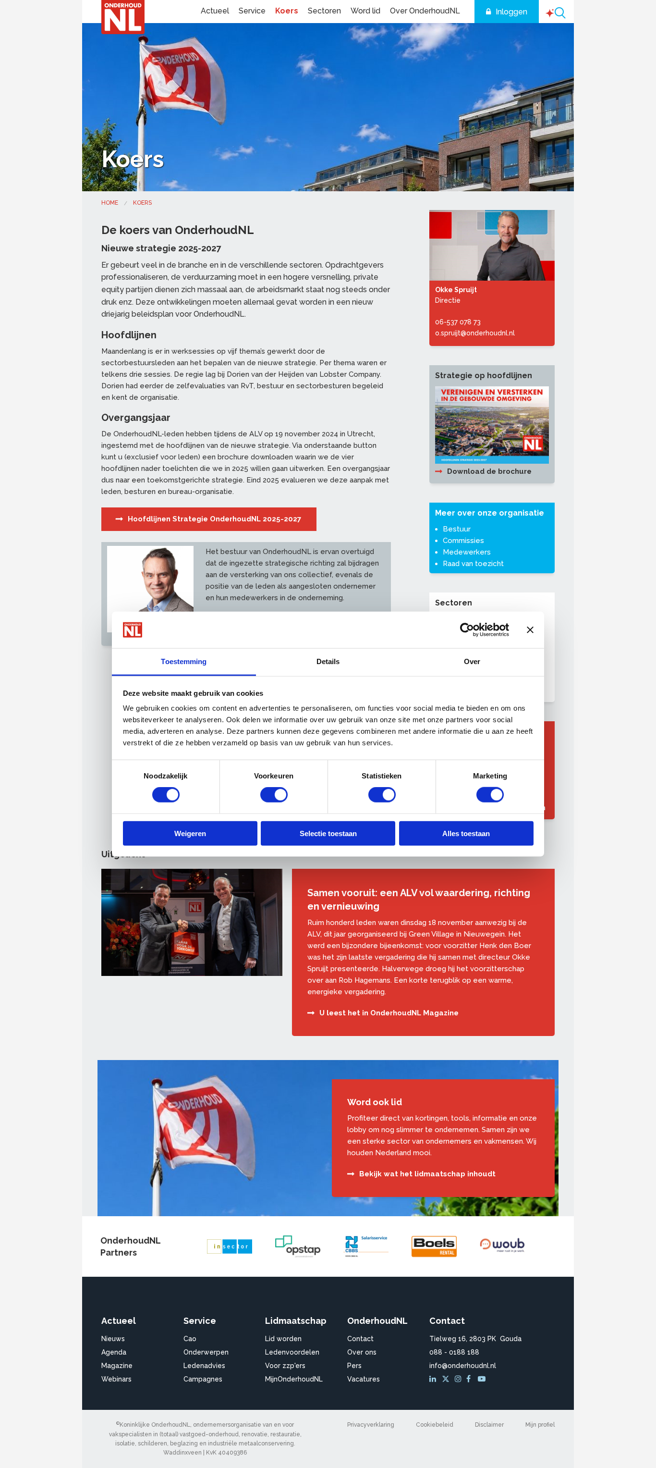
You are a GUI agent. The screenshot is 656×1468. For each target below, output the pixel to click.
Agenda (113, 1352)
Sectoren (324, 10)
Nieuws (113, 1339)
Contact (360, 1339)
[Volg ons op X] (447, 1379)
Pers (354, 1365)
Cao (189, 1339)
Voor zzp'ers (285, 1365)
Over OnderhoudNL (425, 10)
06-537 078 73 (458, 322)
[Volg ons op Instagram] (459, 1379)
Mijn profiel (540, 1424)
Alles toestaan (466, 833)
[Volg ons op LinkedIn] (434, 1379)
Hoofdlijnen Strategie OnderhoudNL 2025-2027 (214, 519)
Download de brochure (489, 471)
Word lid (365, 10)
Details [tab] (328, 661)
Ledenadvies (204, 1365)
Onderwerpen (206, 1352)
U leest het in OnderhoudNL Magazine (389, 1013)
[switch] (274, 794)
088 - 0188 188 (454, 1352)
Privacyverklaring (370, 1424)
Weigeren (190, 833)
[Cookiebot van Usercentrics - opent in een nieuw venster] (467, 630)
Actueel (215, 10)
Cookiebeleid (434, 1424)
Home (109, 202)
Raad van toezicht (473, 563)
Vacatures (363, 1379)
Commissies (463, 540)
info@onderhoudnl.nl (462, 1365)
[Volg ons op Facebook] (471, 1379)
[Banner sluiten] (530, 630)
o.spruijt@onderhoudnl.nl (475, 333)
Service (252, 10)
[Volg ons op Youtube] (482, 1379)
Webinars (116, 1379)
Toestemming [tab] (184, 661)
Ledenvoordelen (292, 1352)
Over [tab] (472, 661)
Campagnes (202, 1379)
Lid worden (283, 1339)
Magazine (117, 1365)
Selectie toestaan (328, 833)
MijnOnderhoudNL (294, 1379)
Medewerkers (467, 552)
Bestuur (457, 529)
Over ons (362, 1352)
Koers (286, 10)
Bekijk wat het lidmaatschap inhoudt (427, 1174)
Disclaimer (489, 1424)
